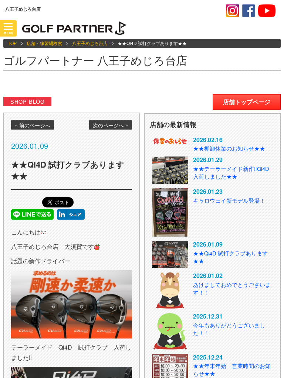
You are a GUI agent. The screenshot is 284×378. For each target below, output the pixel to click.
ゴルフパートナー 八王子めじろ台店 (95, 60)
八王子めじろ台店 (90, 43)
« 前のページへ (32, 125)
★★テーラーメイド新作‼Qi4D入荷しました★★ (231, 172)
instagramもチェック (232, 10)
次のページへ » (110, 125)
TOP (12, 43)
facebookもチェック (248, 10)
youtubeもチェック (266, 10)
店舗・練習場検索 (44, 43)
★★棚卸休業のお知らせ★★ (229, 148)
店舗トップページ (246, 101)
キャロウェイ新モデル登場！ (229, 200)
